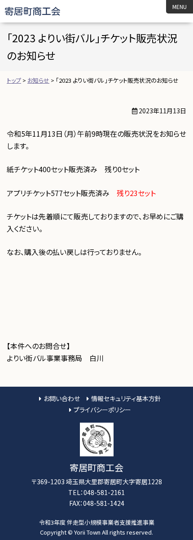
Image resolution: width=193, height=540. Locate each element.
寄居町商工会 (40, 11)
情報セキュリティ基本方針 (126, 398)
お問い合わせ (62, 398)
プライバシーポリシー (102, 409)
